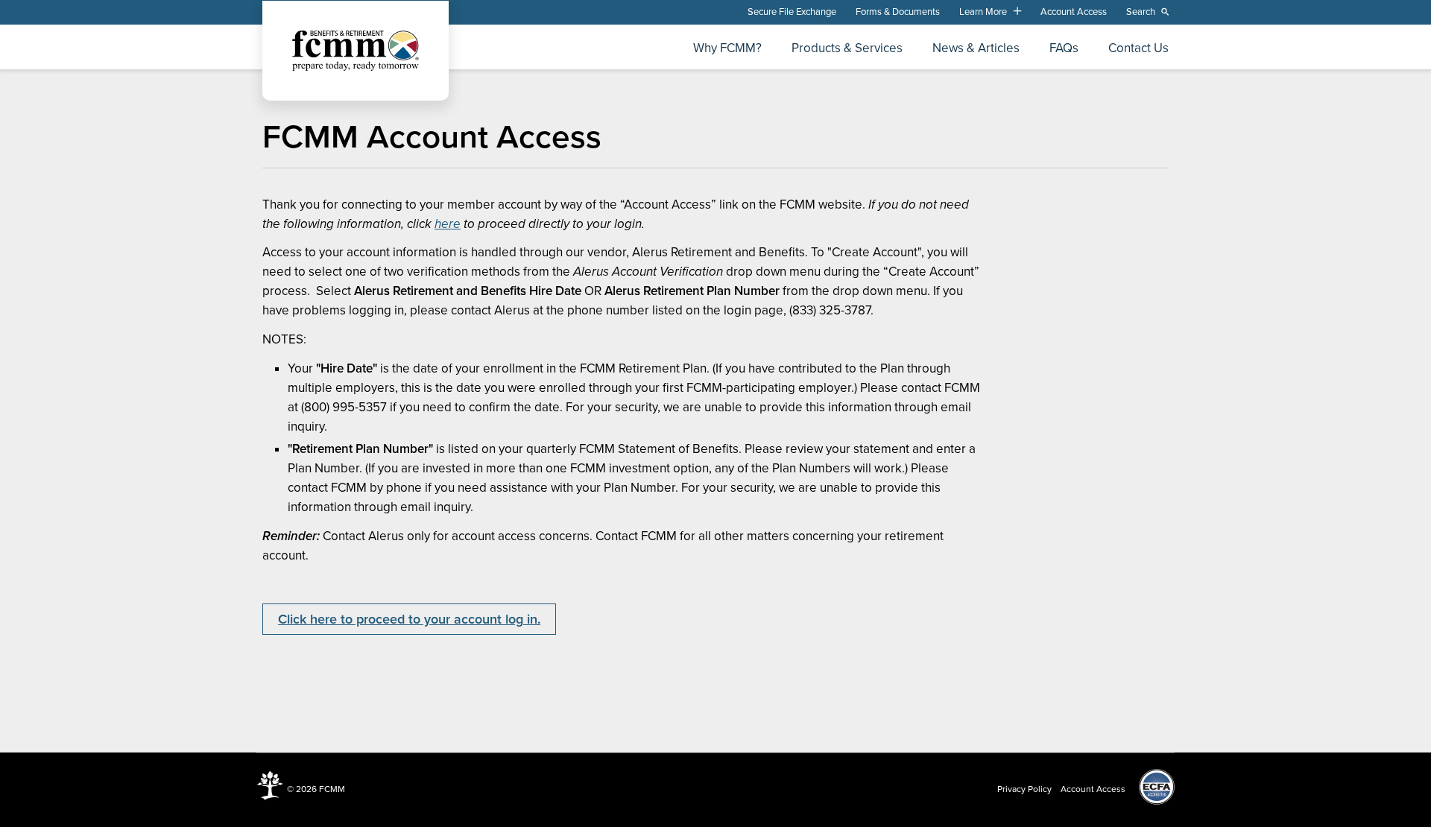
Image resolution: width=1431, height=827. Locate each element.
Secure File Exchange (792, 12)
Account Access (1073, 12)
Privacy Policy (1024, 789)
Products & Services (847, 49)
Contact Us (1138, 49)
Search (1140, 12)
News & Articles (976, 49)
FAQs (1063, 49)
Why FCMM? (727, 49)
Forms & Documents (898, 12)
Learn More (983, 12)
